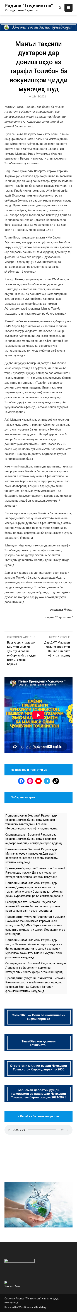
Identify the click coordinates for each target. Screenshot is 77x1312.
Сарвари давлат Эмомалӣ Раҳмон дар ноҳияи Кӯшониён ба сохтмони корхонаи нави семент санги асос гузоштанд (32, 906)
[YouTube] (38, 781)
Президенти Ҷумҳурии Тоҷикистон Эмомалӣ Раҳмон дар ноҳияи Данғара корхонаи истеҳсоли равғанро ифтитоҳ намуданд (35, 873)
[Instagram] (30, 781)
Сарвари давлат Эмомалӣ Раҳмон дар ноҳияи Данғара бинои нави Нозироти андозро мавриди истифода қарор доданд (33, 839)
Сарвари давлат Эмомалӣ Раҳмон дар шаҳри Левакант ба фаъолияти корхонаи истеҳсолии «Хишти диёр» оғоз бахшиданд (35, 968)
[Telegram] (47, 781)
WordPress (24, 1307)
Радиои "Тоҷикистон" (28, 6)
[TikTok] (55, 781)
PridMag (41, 1307)
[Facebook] (21, 781)
